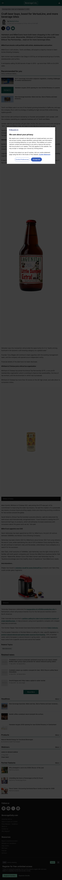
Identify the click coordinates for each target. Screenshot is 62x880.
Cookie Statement (44, 154)
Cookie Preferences (22, 159)
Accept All (36, 159)
